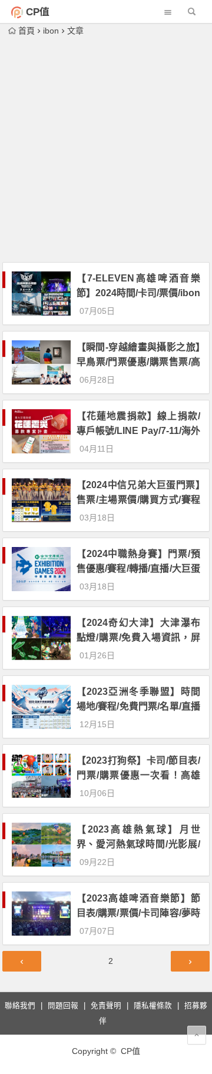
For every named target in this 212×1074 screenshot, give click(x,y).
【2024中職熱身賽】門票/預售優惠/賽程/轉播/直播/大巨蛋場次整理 (138, 568)
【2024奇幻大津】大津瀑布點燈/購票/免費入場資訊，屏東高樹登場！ (138, 637)
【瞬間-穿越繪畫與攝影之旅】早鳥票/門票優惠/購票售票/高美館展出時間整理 (138, 362)
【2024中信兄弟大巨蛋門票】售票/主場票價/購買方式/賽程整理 (138, 499)
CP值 (37, 12)
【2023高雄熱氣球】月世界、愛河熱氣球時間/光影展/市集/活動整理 (138, 844)
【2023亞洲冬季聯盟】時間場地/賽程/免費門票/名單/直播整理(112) (138, 706)
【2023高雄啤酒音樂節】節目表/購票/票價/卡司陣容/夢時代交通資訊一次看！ (138, 913)
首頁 (26, 30)
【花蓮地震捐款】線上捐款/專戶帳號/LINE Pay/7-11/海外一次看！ (138, 430)
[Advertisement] (106, 150)
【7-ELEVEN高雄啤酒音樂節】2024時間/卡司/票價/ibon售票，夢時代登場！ (138, 293)
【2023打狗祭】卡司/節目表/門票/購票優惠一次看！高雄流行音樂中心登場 (138, 775)
